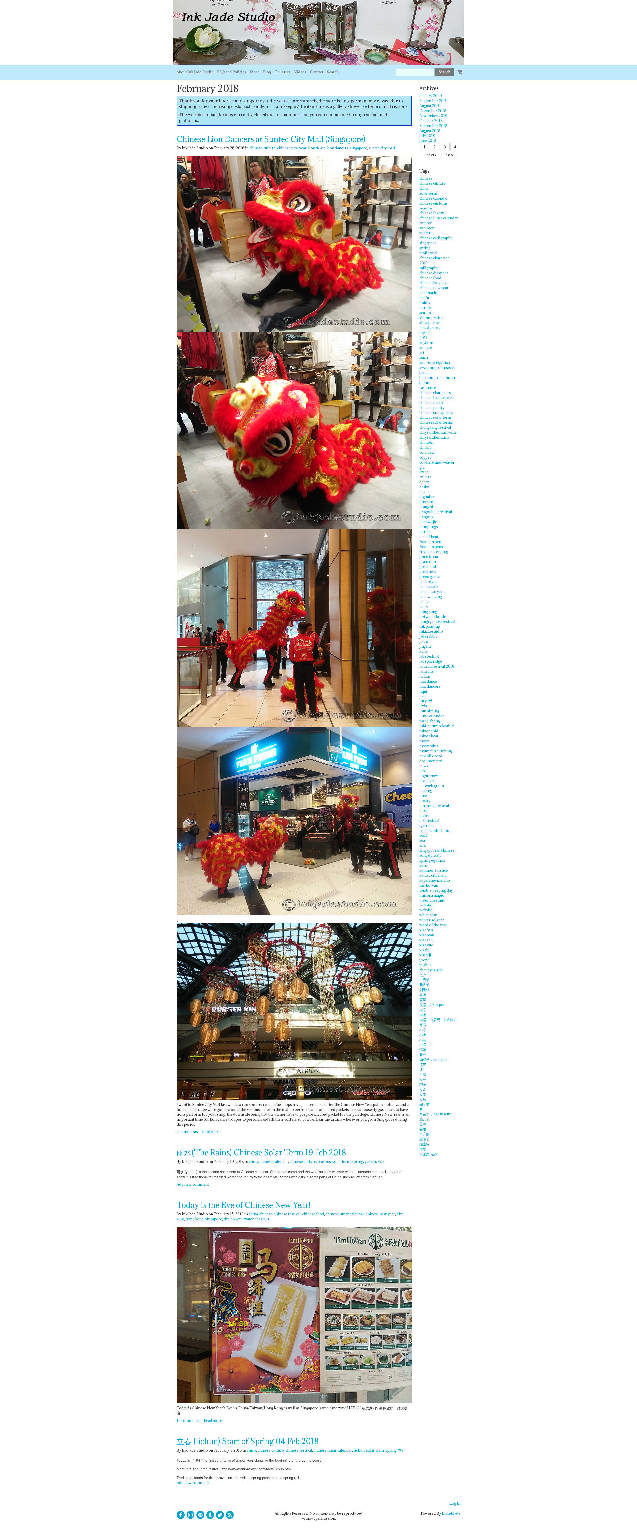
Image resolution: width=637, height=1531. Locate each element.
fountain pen (430, 541)
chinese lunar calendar (345, 1214)
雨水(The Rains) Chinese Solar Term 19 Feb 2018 (261, 1152)
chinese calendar (274, 1161)
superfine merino (434, 880)
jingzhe (425, 646)
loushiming (429, 711)
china (253, 1161)
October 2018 (431, 120)
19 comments (188, 1420)
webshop (427, 905)
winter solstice (432, 920)
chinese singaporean (436, 412)
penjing (425, 790)
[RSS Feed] (230, 1515)
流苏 (422, 1064)
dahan (424, 482)
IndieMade (451, 1513)
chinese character (434, 258)
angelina (426, 342)
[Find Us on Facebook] (181, 1515)
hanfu (424, 297)
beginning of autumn (437, 377)
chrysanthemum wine (438, 432)
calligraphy (428, 268)
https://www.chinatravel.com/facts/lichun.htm (256, 1468)
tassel (424, 332)
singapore (358, 148)
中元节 (424, 979)
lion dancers (337, 148)
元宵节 (424, 984)
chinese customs (433, 203)
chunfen (426, 442)
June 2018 (427, 140)
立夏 (422, 1089)
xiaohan (426, 930)
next (430, 155)
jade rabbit (428, 636)
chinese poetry (432, 407)
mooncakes (429, 746)
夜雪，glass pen (432, 1004)
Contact (316, 72)
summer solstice (433, 870)
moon (424, 741)
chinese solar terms (436, 422)
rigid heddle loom (434, 830)
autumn (425, 223)
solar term (341, 1161)
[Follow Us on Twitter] (220, 1515)
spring (357, 1161)
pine (423, 795)
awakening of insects (437, 367)
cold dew (427, 452)
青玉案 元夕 (428, 1154)
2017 (423, 337)
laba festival (429, 656)
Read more (211, 1131)
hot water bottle (432, 616)
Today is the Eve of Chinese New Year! (243, 1205)
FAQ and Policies (231, 72)
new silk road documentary (430, 758)
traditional (428, 253)
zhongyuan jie (431, 970)
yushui (370, 1161)
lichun (359, 1450)
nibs (422, 770)
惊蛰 (422, 1049)
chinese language (433, 282)
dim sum (426, 501)
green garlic (429, 576)
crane (424, 472)
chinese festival (287, 1214)
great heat (427, 571)
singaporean (429, 322)
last (447, 155)
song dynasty (430, 855)
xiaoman (426, 935)
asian (423, 357)
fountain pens (431, 546)
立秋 (422, 1099)
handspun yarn (432, 591)
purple (425, 307)
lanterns (426, 671)
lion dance (317, 148)
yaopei (425, 960)
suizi (423, 865)
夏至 (422, 999)
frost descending (433, 551)
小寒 (422, 1029)
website (425, 910)
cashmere (427, 387)
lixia (423, 706)
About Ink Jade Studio (195, 72)
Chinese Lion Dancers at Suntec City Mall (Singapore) (271, 139)
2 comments (187, 1131)
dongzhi (426, 506)
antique (425, 347)
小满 (422, 1039)
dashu (424, 487)
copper (425, 457)
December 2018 (432, 110)
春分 (422, 1054)
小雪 (422, 1044)
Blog (267, 72)
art (421, 352)
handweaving (430, 596)
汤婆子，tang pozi (434, 1059)
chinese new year (292, 148)
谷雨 (422, 1129)
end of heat (428, 536)
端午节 (424, 1104)
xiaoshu (426, 940)
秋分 (422, 1079)
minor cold (428, 731)
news (423, 766)
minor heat (428, 736)
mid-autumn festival (436, 726)
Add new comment (193, 1184)
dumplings (428, 526)
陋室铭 (424, 1144)
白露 (422, 1074)
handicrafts (429, 586)
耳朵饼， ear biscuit (435, 1114)
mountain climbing (435, 751)
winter (425, 233)
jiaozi (423, 641)
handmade (428, 292)
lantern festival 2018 (436, 666)
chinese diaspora (433, 273)
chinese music (431, 402)
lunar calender (431, 716)
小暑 (422, 1034)
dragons (426, 516)
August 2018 (429, 130)
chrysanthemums (434, 437)
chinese (265, 1214)
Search (333, 72)
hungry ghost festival (437, 621)
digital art (427, 496)
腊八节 (424, 1119)
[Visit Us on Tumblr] (210, 1515)
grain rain (427, 561)
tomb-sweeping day (436, 890)
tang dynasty (429, 327)
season (425, 312)
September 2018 (433, 125)
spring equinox (432, 860)
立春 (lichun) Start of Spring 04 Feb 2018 (248, 1441)
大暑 (422, 1014)
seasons (324, 1161)
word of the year (433, 925)
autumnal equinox (434, 362)
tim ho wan (233, 1219)
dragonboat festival (435, 511)
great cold (427, 566)
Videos (300, 72)
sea (422, 840)
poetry (425, 800)
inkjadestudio (431, 631)
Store (254, 72)
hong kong (195, 1219)
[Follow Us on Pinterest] (200, 1515)
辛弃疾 (424, 1134)
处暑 (422, 994)
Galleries (283, 72)
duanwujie (428, 521)
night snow (428, 775)
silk (422, 845)
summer (426, 228)
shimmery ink (431, 317)
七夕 (422, 975)
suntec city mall (382, 148)
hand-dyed (428, 581)
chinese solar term (435, 417)
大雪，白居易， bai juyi (438, 1019)
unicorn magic (431, 895)
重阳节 (424, 1139)
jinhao (424, 302)
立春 (401, 1450)
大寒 (422, 1009)
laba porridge (430, 661)
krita (423, 651)
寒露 (422, 1024)
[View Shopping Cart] (459, 70)
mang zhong (429, 721)
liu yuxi (425, 701)
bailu (423, 372)
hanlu (424, 601)
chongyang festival (435, 427)
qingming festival (434, 805)
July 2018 (427, 135)
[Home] (318, 32)
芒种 (422, 1124)
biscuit (425, 382)
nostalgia (427, 780)
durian (425, 531)
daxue (424, 491)
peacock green (431, 785)
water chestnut (256, 1219)
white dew (428, 915)
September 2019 (433, 100)
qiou (423, 810)
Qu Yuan (426, 825)
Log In (454, 1503)
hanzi (423, 606)
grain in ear (429, 556)
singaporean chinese (436, 850)
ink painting (429, 626)
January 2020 (430, 95)
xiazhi (424, 950)
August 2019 (429, 105)
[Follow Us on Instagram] (191, 1515)
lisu (422, 696)
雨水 (381, 1161)
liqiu (423, 691)
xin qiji (425, 955)
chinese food (313, 1214)
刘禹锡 (424, 989)
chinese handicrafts (436, 397)
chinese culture (262, 148)
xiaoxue (426, 945)
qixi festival (429, 820)
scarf (423, 835)
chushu (425, 447)
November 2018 (433, 115)
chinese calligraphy (435, 238)
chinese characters (435, 392)
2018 (423, 263)
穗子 (422, 1084)
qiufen (424, 815)
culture (425, 477)
